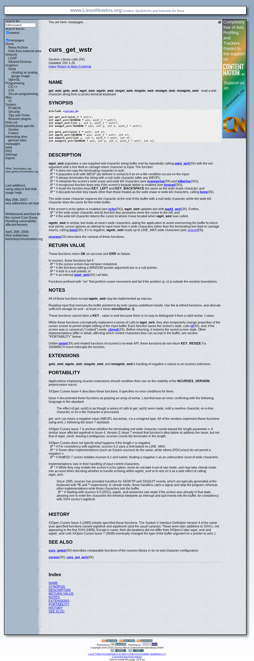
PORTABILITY (59, 604)
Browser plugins (19, 119)
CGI (11, 90)
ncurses (55, 236)
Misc (8, 97)
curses (54, 557)
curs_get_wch (77, 557)
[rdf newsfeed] (109, 641)
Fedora (13, 133)
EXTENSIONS (59, 601)
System (10, 104)
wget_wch (182, 163)
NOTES (54, 597)
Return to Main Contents (74, 66)
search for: (12, 21)
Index (52, 66)
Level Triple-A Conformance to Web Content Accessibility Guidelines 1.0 (127, 654)
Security (14, 111)
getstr (63, 343)
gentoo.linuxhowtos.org (25, 171)
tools (8, 147)
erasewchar (156, 181)
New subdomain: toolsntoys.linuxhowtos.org (24, 237)
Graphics (11, 65)
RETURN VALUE (61, 593)
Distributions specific (20, 126)
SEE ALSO (56, 611)
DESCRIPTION (60, 590)
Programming (14, 83)
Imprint (10, 158)
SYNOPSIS (57, 586)
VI (9, 101)
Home (9, 44)
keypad (169, 185)
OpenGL (14, 79)
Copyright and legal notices (127, 656)
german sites (17, 140)
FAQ (8, 151)
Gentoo (13, 129)
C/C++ (12, 86)
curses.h (70, 111)
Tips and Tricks (19, 115)
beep (204, 192)
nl (191, 326)
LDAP (12, 58)
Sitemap (11, 154)
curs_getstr (57, 550)
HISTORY (56, 608)
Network (11, 54)
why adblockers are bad (22, 203)
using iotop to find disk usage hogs (21, 190)
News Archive (18, 47)
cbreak (113, 329)
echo (112, 209)
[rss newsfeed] (127, 641)
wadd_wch (173, 209)
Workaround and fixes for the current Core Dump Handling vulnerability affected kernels (22, 219)
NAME (53, 583)
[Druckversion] (219, 22)
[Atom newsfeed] (145, 641)
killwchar (184, 181)
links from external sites (24, 51)
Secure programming (23, 94)
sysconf (193, 230)
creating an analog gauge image (24, 74)
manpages (16, 40)
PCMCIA (14, 108)
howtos (14, 32)
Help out (11, 122)
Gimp (12, 69)
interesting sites (16, 136)
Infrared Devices (19, 61)
